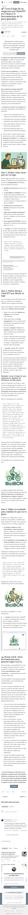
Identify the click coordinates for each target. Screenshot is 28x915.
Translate (4, 5)
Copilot (6, 755)
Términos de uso (18, 895)
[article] (14, 857)
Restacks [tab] (11, 806)
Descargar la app (19, 910)
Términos (19, 906)
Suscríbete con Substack (15, 892)
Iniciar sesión (23, 2)
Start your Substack (10, 910)
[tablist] (8, 806)
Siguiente (22, 796)
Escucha (24, 32)
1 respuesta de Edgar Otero (12, 834)
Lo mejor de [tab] (4, 848)
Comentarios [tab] (5, 806)
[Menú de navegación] (3, 2)
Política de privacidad (18, 898)
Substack (8, 913)
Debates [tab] (15, 848)
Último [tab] (10, 848)
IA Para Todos (7, 819)
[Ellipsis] (26, 820)
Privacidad (14, 906)
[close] (24, 867)
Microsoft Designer (10, 719)
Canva (6, 704)
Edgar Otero (7, 31)
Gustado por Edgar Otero (11, 821)
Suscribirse (16, 2)
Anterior (6, 796)
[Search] (25, 848)
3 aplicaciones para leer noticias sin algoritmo (8, 853)
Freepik (6, 740)
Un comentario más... (6, 841)
